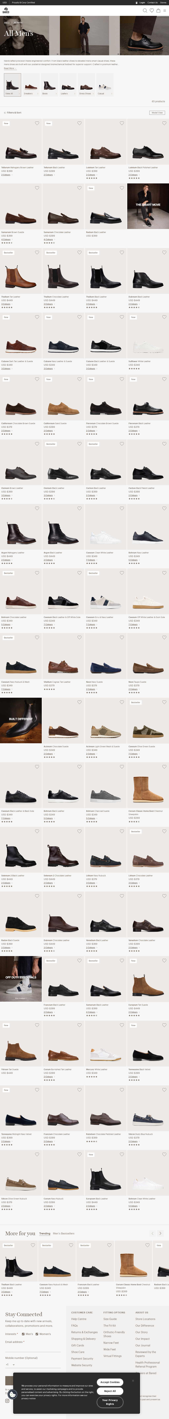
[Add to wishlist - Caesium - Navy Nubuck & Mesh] (37, 637)
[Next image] (38, 141)
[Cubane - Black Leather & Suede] (106, 335)
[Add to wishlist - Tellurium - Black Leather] (79, 123)
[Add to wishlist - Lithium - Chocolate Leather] (164, 831)
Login (142, 3)
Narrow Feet (111, 1343)
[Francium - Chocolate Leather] (63, 1108)
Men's (6, 23)
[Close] (133, 1380)
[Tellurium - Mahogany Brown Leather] (21, 141)
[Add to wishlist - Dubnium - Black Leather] (164, 252)
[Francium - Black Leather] (63, 979)
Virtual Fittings (112, 1356)
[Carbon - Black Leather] (106, 462)
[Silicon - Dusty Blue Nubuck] (148, 1108)
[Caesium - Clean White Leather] (106, 526)
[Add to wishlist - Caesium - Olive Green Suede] (164, 702)
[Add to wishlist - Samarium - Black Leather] (122, 960)
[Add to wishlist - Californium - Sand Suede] (79, 379)
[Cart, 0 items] (158, 11)
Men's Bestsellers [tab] (63, 1233)
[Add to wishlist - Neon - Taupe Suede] (164, 637)
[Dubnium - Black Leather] (148, 271)
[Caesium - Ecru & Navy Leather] (106, 591)
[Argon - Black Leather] (63, 526)
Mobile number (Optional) (21, 1358)
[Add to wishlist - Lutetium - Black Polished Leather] (164, 123)
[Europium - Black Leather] (106, 1172)
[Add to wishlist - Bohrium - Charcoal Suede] (122, 766)
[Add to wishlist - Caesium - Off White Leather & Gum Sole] (164, 573)
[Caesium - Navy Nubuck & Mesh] (21, 656)
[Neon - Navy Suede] (106, 656)
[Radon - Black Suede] (21, 914)
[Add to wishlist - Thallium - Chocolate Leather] (79, 252)
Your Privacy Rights (110, 1402)
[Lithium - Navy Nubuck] (106, 849)
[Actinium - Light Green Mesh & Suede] (106, 720)
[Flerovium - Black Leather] (148, 397)
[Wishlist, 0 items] (152, 11)
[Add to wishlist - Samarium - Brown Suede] (37, 188)
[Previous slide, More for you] (152, 1233)
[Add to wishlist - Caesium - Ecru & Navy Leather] (122, 573)
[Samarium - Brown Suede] (21, 206)
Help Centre (78, 1319)
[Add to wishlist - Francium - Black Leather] (79, 960)
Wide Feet (109, 1349)
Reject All (110, 1391)
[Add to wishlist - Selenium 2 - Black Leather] (37, 831)
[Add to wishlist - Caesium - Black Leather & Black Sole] (37, 766)
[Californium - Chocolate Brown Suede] (21, 397)
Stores (163, 3)
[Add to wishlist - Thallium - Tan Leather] (37, 252)
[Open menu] (164, 10)
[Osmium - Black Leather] (63, 462)
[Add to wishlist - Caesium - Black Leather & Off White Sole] (79, 573)
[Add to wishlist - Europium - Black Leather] (122, 1154)
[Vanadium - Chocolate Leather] (148, 914)
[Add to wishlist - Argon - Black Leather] (79, 508)
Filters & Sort (14, 113)
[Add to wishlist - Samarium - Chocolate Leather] (79, 188)
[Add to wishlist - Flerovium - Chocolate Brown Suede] (122, 379)
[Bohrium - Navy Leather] (148, 526)
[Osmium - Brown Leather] (21, 462)
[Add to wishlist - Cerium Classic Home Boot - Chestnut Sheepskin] (164, 766)
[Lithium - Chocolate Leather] (148, 849)
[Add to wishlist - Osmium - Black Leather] (79, 444)
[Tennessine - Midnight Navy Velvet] (21, 1108)
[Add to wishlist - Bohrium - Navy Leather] (164, 508)
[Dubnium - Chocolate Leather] (63, 914)
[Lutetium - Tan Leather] (106, 141)
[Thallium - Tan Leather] (21, 271)
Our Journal (142, 1345)
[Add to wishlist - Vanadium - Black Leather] (122, 896)
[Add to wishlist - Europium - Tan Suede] (164, 960)
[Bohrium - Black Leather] (63, 785)
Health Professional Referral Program (147, 1364)
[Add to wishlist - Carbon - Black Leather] (122, 444)
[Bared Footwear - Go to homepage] (6, 10)
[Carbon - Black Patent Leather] (148, 462)
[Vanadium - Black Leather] (106, 914)
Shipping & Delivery (83, 1339)
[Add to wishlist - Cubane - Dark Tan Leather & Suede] (37, 317)
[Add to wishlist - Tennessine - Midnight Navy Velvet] (37, 1090)
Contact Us (153, 3)
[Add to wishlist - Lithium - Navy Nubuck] (122, 831)
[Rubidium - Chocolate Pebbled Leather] (106, 1108)
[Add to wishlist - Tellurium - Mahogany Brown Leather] (37, 123)
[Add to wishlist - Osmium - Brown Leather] (37, 444)
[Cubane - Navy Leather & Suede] (63, 335)
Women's (45, 1334)
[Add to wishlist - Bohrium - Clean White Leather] (164, 1154)
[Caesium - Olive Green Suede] (148, 720)
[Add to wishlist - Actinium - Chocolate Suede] (79, 702)
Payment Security (82, 1358)
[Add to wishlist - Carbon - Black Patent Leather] (164, 444)
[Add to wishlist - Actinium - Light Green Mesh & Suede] (122, 702)
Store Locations (145, 1319)
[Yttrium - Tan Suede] (21, 1043)
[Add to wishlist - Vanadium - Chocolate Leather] (164, 896)
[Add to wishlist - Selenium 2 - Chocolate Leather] (79, 831)
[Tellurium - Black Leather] (63, 141)
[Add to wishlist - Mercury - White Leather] (122, 1025)
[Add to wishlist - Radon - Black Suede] (37, 896)
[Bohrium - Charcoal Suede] (106, 785)
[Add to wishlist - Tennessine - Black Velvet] (164, 1025)
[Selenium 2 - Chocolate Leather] (63, 849)
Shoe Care (77, 1352)
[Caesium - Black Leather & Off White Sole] (63, 591)
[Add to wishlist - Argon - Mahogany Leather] (37, 508)
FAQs (74, 1325)
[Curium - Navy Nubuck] (63, 1172)
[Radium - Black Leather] (106, 206)
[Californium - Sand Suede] (63, 397)
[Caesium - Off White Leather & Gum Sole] (148, 591)
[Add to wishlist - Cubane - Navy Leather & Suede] (79, 317)
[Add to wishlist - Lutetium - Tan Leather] (122, 123)
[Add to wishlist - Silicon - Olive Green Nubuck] (37, 1154)
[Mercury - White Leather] (106, 1043)
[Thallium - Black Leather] (106, 271)
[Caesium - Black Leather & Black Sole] (21, 785)
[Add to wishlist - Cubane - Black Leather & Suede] (122, 317)
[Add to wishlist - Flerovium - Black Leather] (164, 379)
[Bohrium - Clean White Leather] (148, 1172)
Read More (9, 68)
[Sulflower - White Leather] (148, 335)
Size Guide (110, 1319)
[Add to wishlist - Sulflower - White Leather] (164, 317)
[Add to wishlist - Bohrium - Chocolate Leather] (37, 573)
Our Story (141, 1332)
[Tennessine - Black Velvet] (148, 1043)
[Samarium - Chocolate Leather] (63, 206)
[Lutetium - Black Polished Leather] (148, 141)
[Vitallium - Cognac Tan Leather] (63, 656)
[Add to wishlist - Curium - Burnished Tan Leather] (79, 1025)
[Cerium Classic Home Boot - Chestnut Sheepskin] (148, 785)
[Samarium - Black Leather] (106, 979)
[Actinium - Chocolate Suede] (63, 720)
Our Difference (144, 1325)
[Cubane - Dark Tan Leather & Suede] (21, 335)
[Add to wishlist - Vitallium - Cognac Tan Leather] (79, 637)
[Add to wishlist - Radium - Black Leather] (122, 188)
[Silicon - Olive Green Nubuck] (21, 1172)
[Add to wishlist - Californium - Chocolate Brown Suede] (37, 379)
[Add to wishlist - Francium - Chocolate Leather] (79, 1090)
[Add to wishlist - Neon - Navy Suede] (122, 637)
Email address (14, 1342)
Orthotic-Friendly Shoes (114, 1334)
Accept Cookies (110, 1382)
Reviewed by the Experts (145, 1354)
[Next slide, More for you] (160, 1233)
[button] (12, 1394)
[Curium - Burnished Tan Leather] (63, 1043)
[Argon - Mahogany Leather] (21, 526)
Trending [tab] (44, 1233)
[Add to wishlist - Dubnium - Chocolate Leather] (79, 896)
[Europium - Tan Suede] (148, 979)
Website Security (81, 1365)
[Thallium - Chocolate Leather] (63, 271)
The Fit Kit (109, 1325)
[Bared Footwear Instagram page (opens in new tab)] (7, 1401)
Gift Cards (77, 1345)
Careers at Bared (145, 1373)
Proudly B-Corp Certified (23, 3)
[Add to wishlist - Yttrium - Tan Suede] (37, 1025)
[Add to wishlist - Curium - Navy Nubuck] (79, 1154)
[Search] (145, 11)
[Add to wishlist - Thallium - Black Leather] (122, 252)
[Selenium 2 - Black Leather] (21, 849)
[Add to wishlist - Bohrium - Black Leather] (79, 766)
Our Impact (142, 1339)
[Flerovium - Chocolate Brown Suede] (106, 397)
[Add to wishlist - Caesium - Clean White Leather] (122, 508)
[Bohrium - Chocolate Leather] (21, 591)
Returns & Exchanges (84, 1332)
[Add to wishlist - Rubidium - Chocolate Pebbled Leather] (122, 1090)
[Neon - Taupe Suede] (148, 656)
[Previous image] (4, 141)
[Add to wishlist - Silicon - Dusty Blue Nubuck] (164, 1090)
